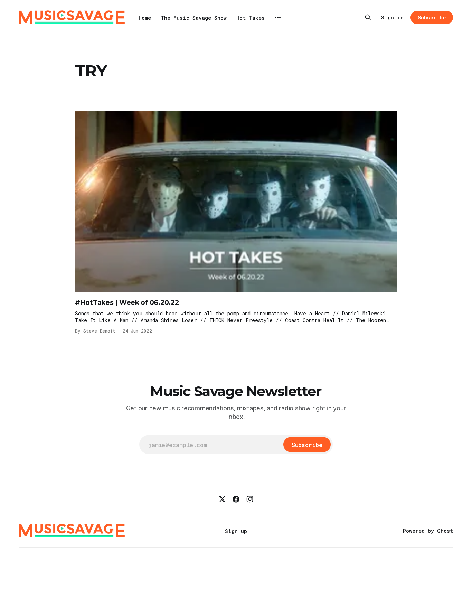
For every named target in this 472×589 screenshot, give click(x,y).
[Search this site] (368, 17)
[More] (277, 17)
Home (145, 17)
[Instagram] (249, 499)
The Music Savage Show (194, 17)
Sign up (236, 530)
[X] (222, 499)
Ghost (445, 530)
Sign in (392, 17)
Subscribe (432, 17)
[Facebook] (236, 499)
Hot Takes (250, 17)
